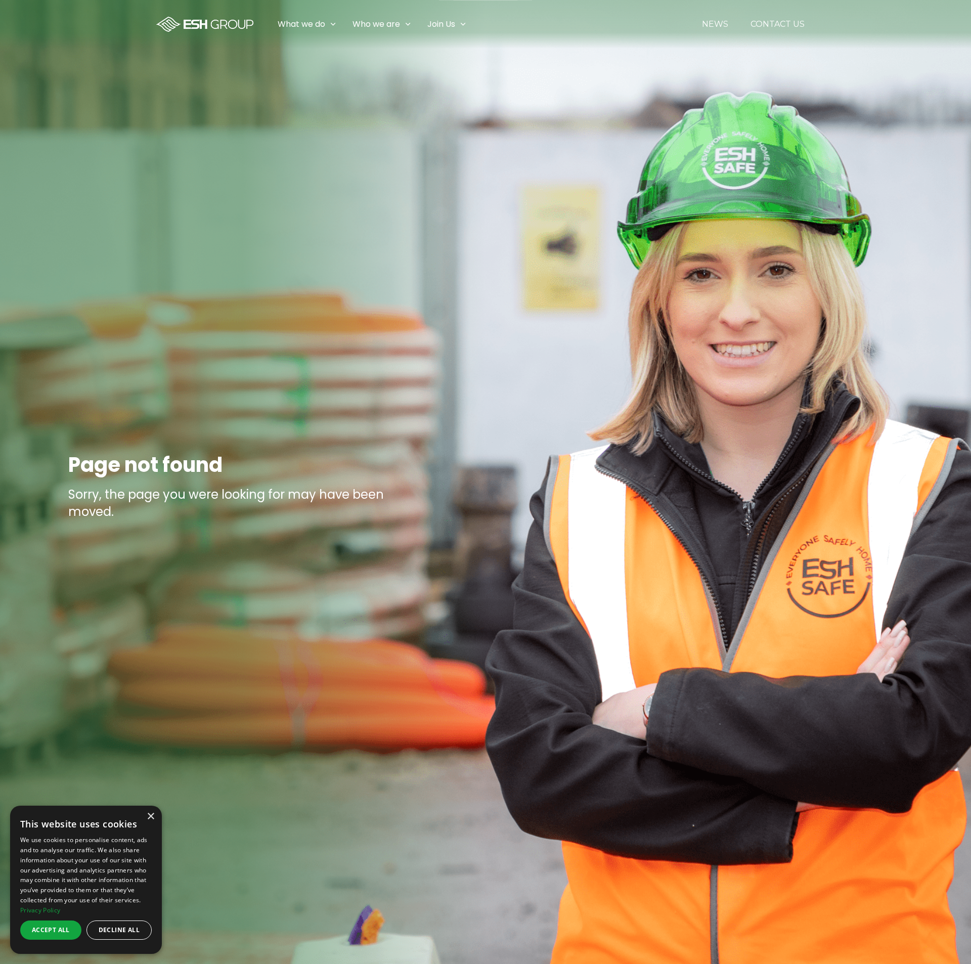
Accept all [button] (51, 930)
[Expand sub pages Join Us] (963, 24)
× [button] (150, 816)
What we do (301, 24)
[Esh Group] (204, 24)
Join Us (441, 24)
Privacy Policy (40, 910)
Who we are (376, 24)
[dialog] (86, 880)
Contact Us (778, 24)
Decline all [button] (119, 930)
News (715, 24)
